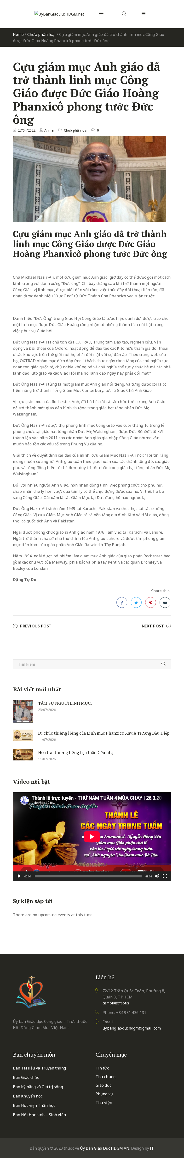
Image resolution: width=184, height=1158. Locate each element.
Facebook (121, 602)
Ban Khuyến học (27, 1096)
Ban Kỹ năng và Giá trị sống (38, 1086)
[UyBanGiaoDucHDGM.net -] (59, 14)
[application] (92, 836)
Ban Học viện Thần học (34, 1105)
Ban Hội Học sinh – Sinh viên (39, 1114)
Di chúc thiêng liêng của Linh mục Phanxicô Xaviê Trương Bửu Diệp (103, 733)
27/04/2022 (26, 130)
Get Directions (116, 1003)
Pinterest (150, 602)
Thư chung (105, 1076)
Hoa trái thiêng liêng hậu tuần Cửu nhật (76, 752)
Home (18, 34)
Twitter (136, 602)
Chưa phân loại (41, 34)
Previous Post (36, 626)
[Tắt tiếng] (157, 876)
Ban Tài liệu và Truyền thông (39, 1068)
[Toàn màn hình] (164, 876)
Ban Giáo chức (26, 1077)
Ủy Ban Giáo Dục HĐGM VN (104, 1148)
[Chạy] (19, 876)
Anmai (49, 130)
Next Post (153, 626)
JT (152, 1148)
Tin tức (102, 1068)
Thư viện (104, 1102)
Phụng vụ (104, 1094)
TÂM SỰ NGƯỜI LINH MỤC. (65, 703)
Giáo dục (103, 1085)
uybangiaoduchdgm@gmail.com (132, 1028)
